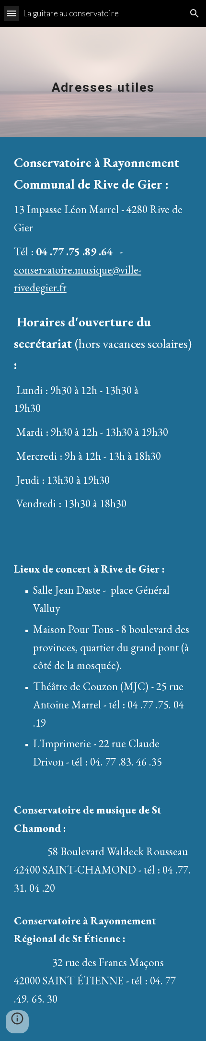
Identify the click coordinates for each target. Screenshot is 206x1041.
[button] (11, 13)
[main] (103, 81)
